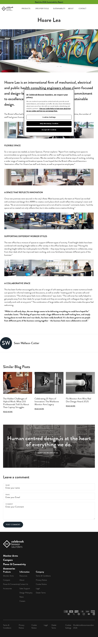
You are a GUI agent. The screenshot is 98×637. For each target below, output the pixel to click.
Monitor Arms (10, 556)
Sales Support (24, 588)
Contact (82, 8)
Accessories (9, 568)
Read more (8, 412)
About (71, 8)
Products (26, 8)
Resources (23, 576)
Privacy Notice (41, 580)
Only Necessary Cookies (49, 123)
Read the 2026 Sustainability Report (49, 2)
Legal (38, 588)
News (21, 597)
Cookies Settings (68, 626)
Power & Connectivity (14, 564)
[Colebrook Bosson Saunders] (7, 9)
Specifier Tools (42, 8)
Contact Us (23, 584)
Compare (8, 560)
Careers (22, 601)
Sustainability (59, 8)
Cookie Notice (41, 584)
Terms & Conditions (43, 576)
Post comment (13, 524)
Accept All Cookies (49, 130)
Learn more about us (48, 453)
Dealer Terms (41, 592)
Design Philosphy (25, 592)
